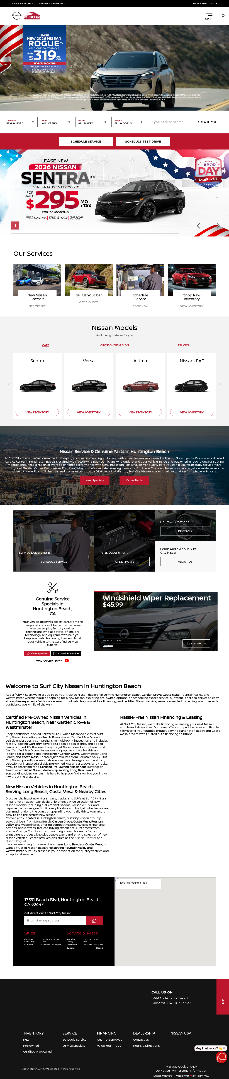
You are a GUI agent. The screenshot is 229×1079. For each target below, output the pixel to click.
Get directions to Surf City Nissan (48, 913)
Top (223, 1002)
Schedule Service (54, 562)
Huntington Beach (127, 695)
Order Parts (134, 480)
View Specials (39, 653)
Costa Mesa (171, 695)
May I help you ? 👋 (209, 1048)
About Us (185, 562)
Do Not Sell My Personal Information (181, 1070)
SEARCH (207, 122)
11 (218, 192)
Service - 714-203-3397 (51, 3)
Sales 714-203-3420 (170, 998)
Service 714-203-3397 (171, 1003)
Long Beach (42, 821)
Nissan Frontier (85, 838)
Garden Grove (152, 695)
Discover (185, 531)
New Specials (95, 480)
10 (218, 189)
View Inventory (89, 306)
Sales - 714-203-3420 (23, 3)
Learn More (196, 643)
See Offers (140, 306)
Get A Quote (191, 302)
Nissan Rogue (15, 841)
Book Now (37, 306)
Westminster (90, 754)
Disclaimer (167, 224)
